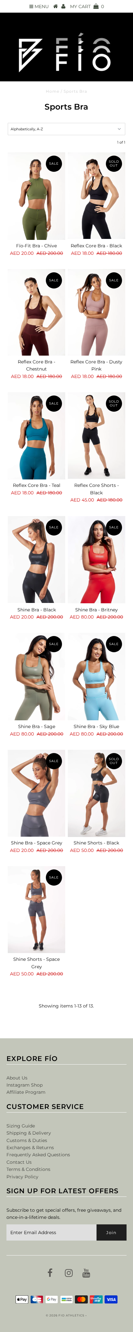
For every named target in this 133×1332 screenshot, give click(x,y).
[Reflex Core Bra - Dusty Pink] (96, 312)
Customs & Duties (26, 1140)
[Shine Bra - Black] (36, 559)
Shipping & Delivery (28, 1133)
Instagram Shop (24, 1085)
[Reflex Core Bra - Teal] (36, 435)
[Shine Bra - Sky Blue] (96, 676)
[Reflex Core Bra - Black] (96, 195)
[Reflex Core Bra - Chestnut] (36, 312)
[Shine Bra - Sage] (36, 676)
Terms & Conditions (28, 1169)
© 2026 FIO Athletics (65, 1315)
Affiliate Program (26, 1092)
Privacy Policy (22, 1177)
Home (52, 91)
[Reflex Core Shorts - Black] (96, 435)
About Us (16, 1078)
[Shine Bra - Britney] (96, 560)
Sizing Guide (20, 1126)
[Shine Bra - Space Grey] (36, 793)
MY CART (87, 6)
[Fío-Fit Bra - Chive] (36, 196)
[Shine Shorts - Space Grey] (36, 909)
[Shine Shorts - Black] (96, 793)
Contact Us (19, 1162)
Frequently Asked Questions (38, 1155)
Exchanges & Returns (30, 1147)
